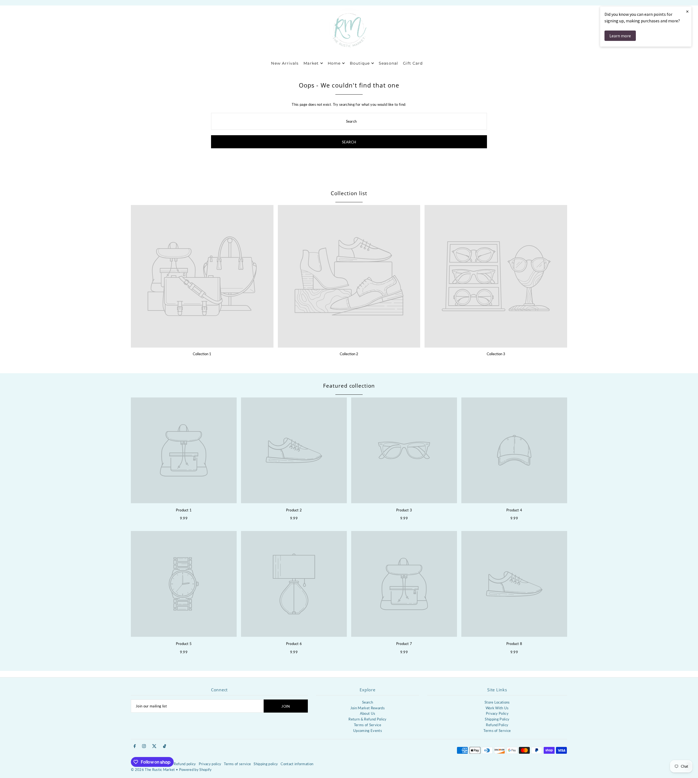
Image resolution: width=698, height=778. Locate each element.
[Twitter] (154, 746)
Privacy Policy (497, 713)
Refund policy (185, 764)
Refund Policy (497, 725)
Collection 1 (202, 354)
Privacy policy (210, 764)
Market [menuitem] (310, 63)
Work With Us (497, 708)
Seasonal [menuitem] (388, 63)
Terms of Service (367, 725)
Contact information (297, 764)
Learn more (620, 35)
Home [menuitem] (334, 63)
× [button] (687, 11)
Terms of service (237, 764)
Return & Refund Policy (367, 719)
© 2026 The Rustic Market (153, 769)
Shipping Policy (497, 719)
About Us (367, 713)
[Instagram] (144, 746)
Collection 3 (496, 354)
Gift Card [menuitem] (413, 63)
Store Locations (497, 702)
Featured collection (349, 385)
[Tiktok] (164, 746)
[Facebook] (135, 746)
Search (367, 702)
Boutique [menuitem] (360, 63)
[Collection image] (202, 276)
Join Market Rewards (367, 708)
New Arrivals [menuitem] (285, 63)
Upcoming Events (367, 730)
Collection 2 (349, 354)
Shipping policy (266, 764)
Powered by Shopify (195, 769)
